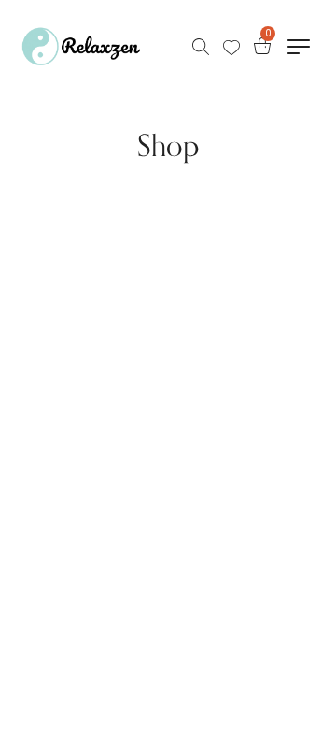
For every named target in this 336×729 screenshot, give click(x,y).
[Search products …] (200, 46)
